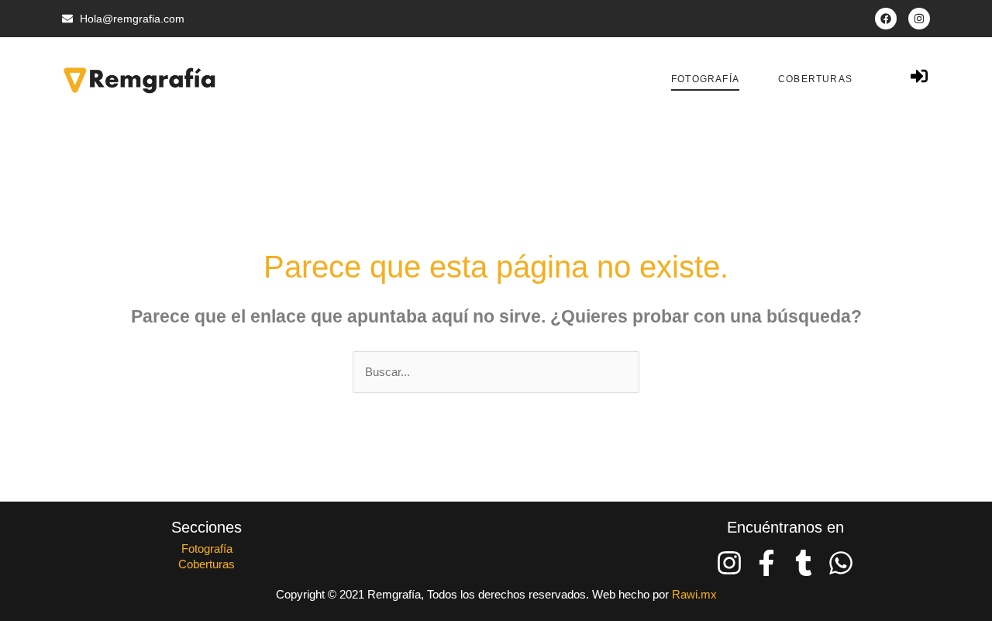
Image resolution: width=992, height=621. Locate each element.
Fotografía (705, 79)
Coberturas (815, 79)
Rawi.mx (694, 594)
